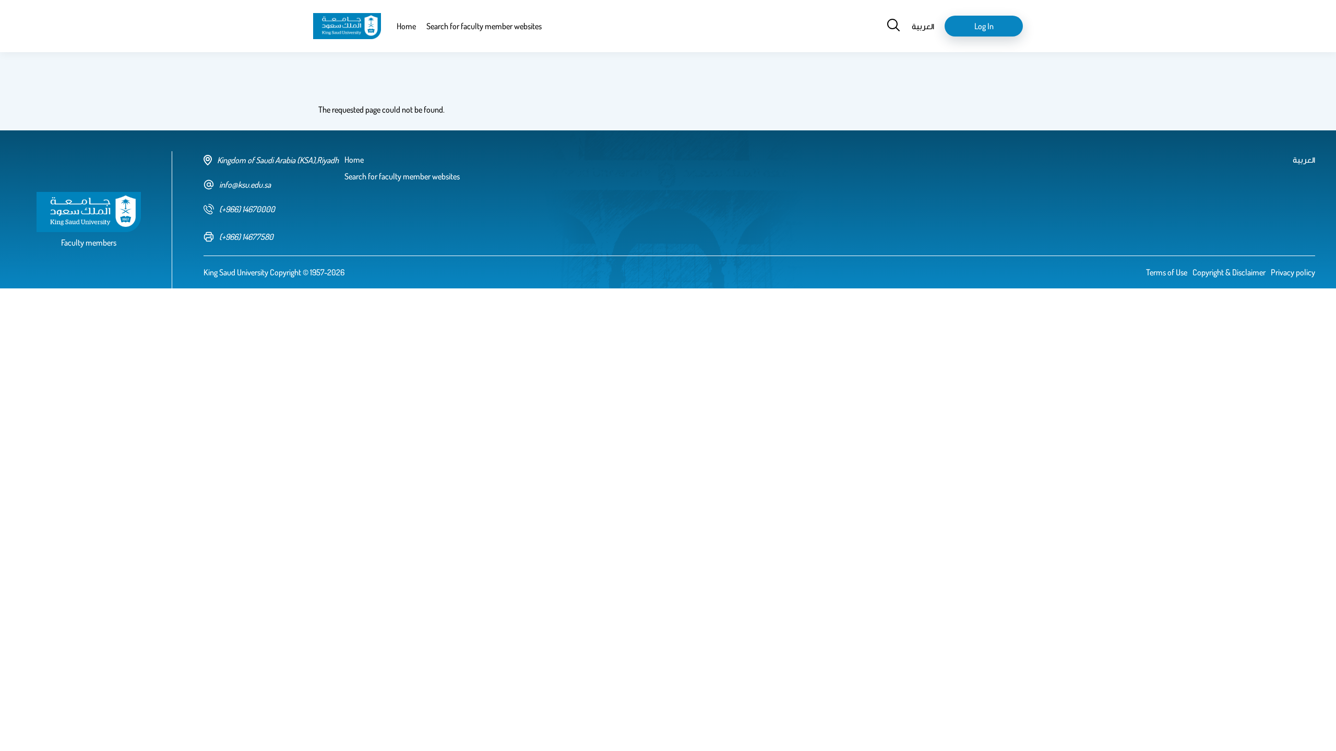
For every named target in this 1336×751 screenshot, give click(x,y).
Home (406, 26)
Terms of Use (1166, 272)
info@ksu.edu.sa (245, 184)
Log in (984, 26)
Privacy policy (1293, 272)
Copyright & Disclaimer (1229, 272)
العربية (923, 26)
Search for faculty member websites (484, 26)
